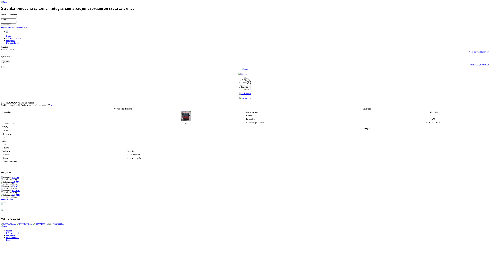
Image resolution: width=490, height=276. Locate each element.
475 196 (15, 177)
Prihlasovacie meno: (9, 15)
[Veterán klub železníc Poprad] (245, 94)
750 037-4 (16, 182)
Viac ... (53, 105)
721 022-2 (16, 195)
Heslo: (3, 20)
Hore (8, 240)
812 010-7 (16, 190)
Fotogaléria (10, 40)
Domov (9, 36)
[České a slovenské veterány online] (245, 98)
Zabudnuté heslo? (21, 27)
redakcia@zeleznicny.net (479, 52)
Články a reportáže (13, 38)
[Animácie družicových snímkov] (245, 69)
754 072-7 (16, 186)
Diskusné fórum (12, 43)
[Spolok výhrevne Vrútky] (245, 89)
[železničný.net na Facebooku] (4, 208)
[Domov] (4, 2)
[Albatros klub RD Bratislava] (245, 74)
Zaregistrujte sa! (7, 27)
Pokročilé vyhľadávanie (479, 65)
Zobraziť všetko (7, 199)
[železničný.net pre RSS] (4, 215)
